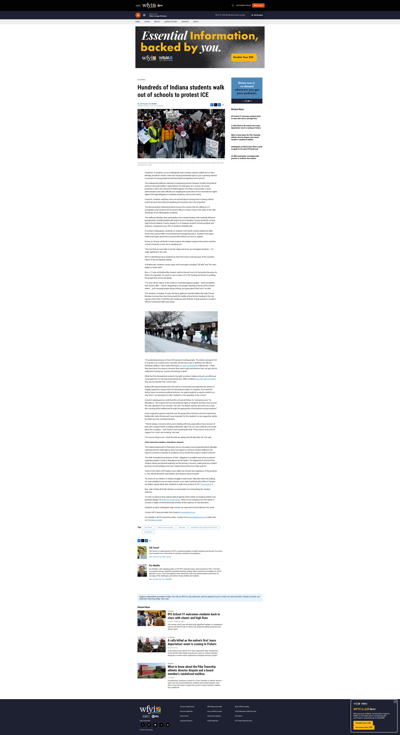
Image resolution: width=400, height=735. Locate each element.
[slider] (147, 15)
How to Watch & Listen (214, 711)
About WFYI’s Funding (242, 706)
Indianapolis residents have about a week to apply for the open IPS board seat (246, 148)
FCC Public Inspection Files (243, 721)
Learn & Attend (170, 22)
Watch (157, 22)
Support (185, 22)
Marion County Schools (165, 527)
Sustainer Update (243, 5)
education (182, 527)
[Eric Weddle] (142, 570)
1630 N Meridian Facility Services (245, 711)
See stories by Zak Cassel (160, 556)
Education (171, 611)
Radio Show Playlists (214, 716)
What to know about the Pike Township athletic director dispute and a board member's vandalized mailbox (245, 137)
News (137, 22)
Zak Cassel (144, 104)
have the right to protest (206, 379)
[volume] (144, 15)
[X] (395, 701)
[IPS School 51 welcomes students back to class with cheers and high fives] (152, 618)
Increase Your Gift (364, 727)
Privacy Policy (149, 730)
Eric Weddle (152, 104)
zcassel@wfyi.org (187, 512)
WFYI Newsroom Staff (214, 706)
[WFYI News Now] (246, 90)
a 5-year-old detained (188, 366)
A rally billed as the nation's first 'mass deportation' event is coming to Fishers (246, 126)
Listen (147, 22)
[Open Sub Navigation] (141, 22)
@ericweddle (156, 520)
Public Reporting (212, 721)
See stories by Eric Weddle (160, 579)
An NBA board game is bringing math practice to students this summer (245, 157)
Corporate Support (186, 721)
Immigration (148, 532)
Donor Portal (184, 716)
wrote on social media (171, 500)
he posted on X (207, 484)
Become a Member (186, 711)
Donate (259, 5)
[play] (138, 15)
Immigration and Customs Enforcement (204, 527)
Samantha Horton (173, 648)
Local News (142, 80)
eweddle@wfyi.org (197, 517)
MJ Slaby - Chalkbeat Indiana (176, 621)
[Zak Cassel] (142, 552)
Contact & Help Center (187, 706)
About (195, 22)
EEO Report (238, 716)
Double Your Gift (363, 723)
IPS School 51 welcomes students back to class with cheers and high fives (246, 117)
